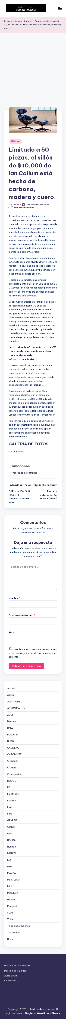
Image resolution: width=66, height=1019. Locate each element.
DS (9, 787)
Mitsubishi (12, 892)
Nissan (11, 899)
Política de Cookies (15, 970)
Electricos (13, 793)
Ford (9, 813)
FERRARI (12, 800)
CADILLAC (13, 747)
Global (11, 826)
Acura (10, 694)
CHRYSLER (13, 760)
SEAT (10, 912)
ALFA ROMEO (15, 701)
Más (9, 866)
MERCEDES (13, 879)
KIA (9, 859)
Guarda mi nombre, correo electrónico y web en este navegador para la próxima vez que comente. (33, 653)
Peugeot (12, 906)
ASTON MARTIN (16, 708)
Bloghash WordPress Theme (42, 1013)
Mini (9, 886)
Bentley (11, 721)
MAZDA (11, 873)
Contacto (10, 980)
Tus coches (13, 932)
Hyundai (12, 846)
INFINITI (11, 853)
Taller (10, 919)
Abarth (11, 688)
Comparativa (15, 774)
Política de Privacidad (17, 965)
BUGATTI (12, 734)
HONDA (11, 840)
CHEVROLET (14, 754)
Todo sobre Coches (18, 925)
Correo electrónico (22, 615)
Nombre (14, 598)
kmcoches (21, 466)
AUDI (10, 714)
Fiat (9, 807)
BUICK (10, 741)
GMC (10, 833)
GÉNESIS (12, 820)
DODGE (11, 780)
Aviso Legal (10, 975)
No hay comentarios (24, 207)
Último (15, 141)
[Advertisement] (33, 68)
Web (11, 632)
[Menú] (60, 8)
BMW (10, 727)
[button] (24, 472)
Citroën (11, 767)
